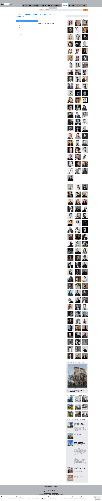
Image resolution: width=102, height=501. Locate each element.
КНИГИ (84, 5)
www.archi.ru (6, 4)
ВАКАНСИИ (78, 5)
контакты (55, 486)
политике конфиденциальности (34, 496)
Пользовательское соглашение (51, 491)
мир (52, 7)
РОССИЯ (25, 5)
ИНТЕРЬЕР (43, 5)
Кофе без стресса (78, 476)
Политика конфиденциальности (51, 493)
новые (41, 9)
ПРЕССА (50, 5)
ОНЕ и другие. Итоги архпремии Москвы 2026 (79, 443)
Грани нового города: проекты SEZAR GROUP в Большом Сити (79, 424)
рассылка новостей (48, 486)
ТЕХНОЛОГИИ (36, 5)
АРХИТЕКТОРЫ (57, 5)
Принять (97, 498)
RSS (86, 9)
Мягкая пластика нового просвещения (79, 469)
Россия (43, 7)
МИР (30, 5)
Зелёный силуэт (77, 434)
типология (47, 9)
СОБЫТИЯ (71, 5)
